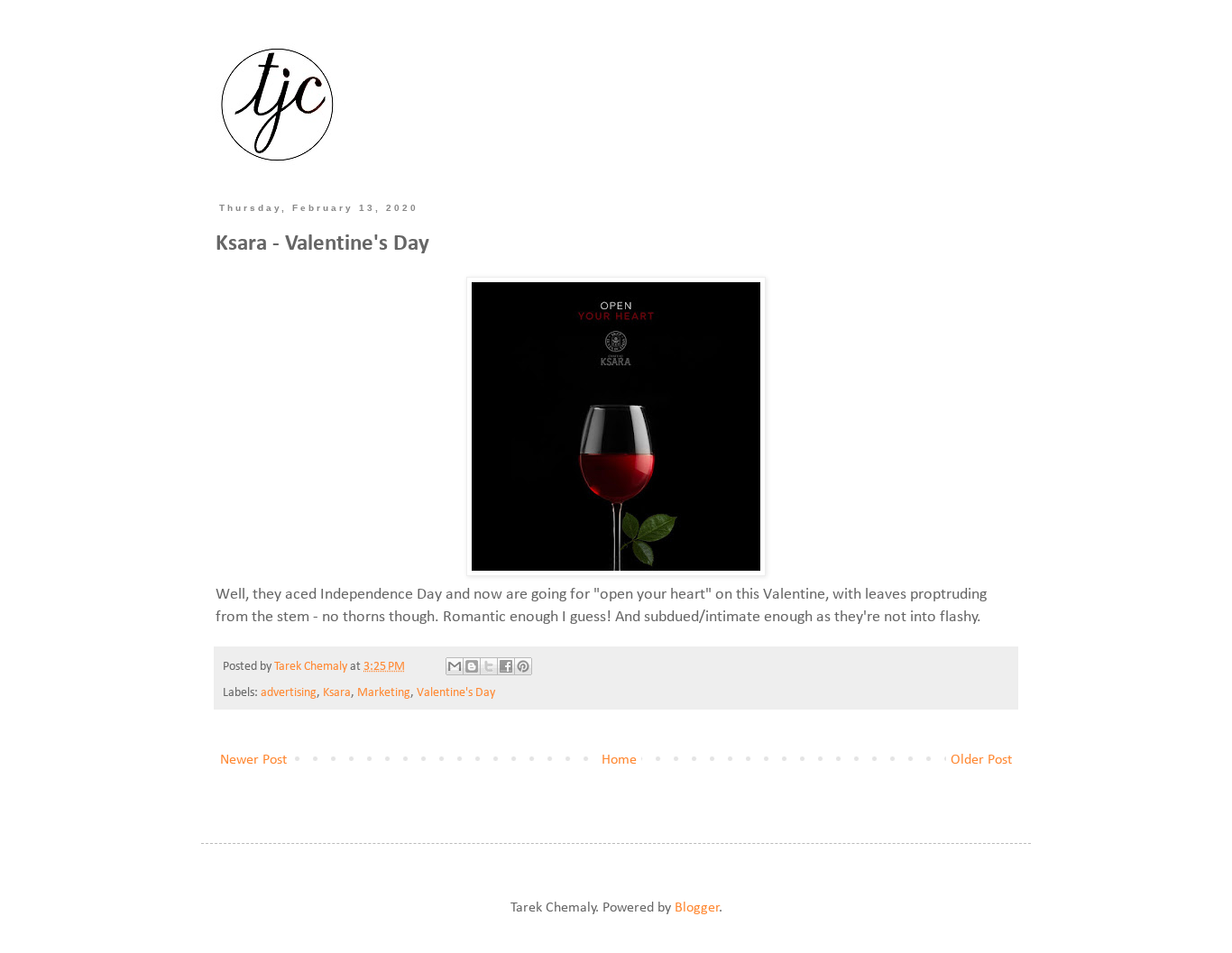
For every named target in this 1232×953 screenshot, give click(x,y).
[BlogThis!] (472, 666)
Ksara (337, 693)
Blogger (697, 908)
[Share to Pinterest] (523, 666)
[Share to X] (489, 666)
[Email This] (455, 666)
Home (619, 760)
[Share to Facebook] (506, 666)
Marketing (383, 693)
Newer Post (253, 760)
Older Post (981, 760)
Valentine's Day (456, 693)
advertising (289, 693)
